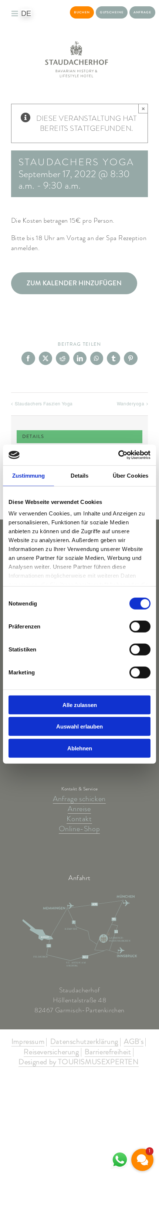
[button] (142, 1160)
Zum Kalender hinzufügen (74, 283)
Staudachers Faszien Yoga (44, 403)
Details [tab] (80, 475)
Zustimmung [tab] (28, 475)
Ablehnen (79, 748)
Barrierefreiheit (108, 1052)
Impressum (27, 1042)
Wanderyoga (131, 403)
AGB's (133, 1042)
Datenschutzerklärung (84, 1042)
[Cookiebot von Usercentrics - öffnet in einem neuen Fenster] (118, 455)
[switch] (139, 626)
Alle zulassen (79, 704)
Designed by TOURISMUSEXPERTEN (78, 1062)
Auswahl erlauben (79, 726)
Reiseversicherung (51, 1052)
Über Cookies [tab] (130, 475)
